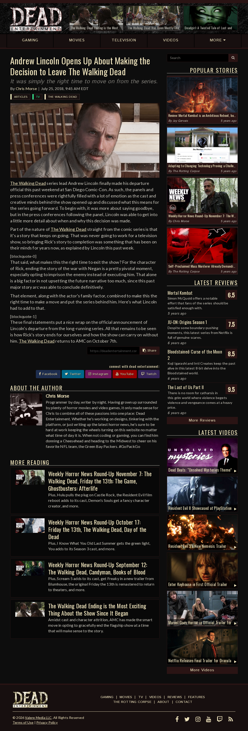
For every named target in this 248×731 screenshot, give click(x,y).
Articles (21, 97)
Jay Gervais (180, 121)
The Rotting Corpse (186, 171)
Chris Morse (26, 88)
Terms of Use (23, 722)
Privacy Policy (47, 722)
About (163, 702)
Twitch (150, 374)
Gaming (107, 697)
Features (196, 697)
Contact (184, 702)
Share (151, 350)
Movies (126, 697)
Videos (155, 697)
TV (38, 97)
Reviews (175, 697)
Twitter (74, 374)
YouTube (126, 374)
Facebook (49, 374)
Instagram (100, 374)
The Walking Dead (62, 97)
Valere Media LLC (38, 718)
